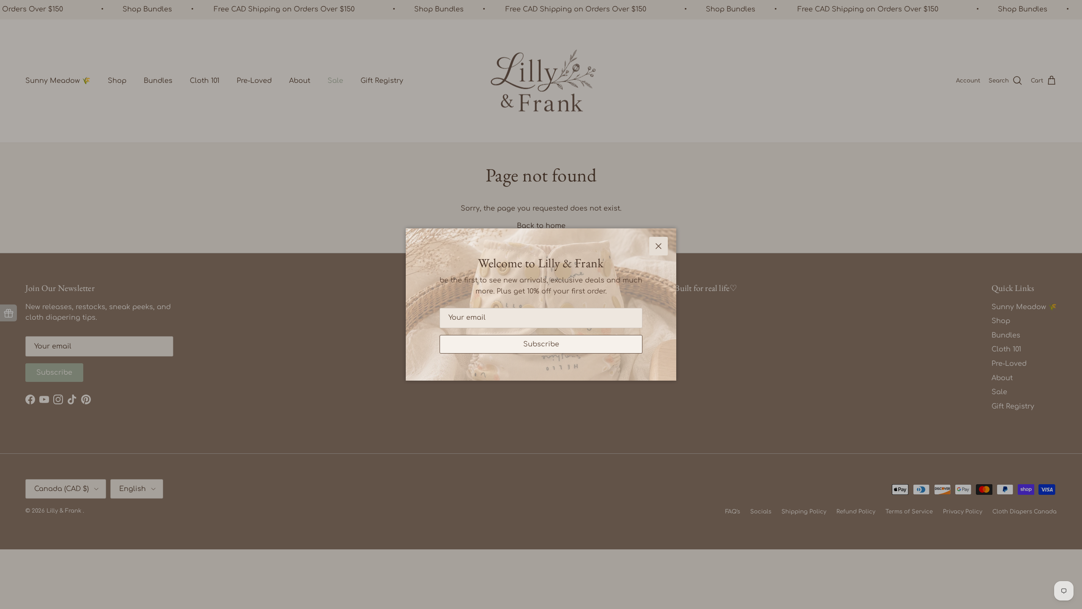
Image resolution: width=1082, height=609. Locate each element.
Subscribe (541, 344)
